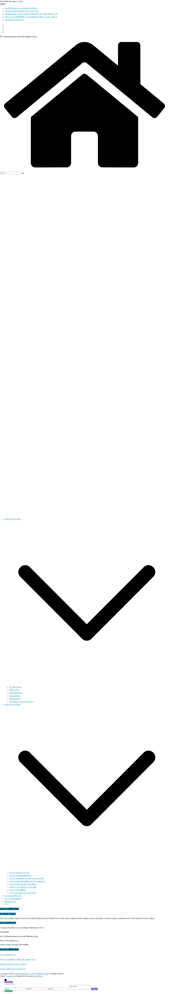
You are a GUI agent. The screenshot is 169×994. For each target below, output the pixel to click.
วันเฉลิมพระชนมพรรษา (14, 20)
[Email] (59, 989)
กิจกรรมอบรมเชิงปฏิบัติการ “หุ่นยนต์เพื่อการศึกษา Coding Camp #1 (31, 17)
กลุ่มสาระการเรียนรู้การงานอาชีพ (22, 887)
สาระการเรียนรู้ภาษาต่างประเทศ (22, 893)
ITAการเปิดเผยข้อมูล (13, 899)
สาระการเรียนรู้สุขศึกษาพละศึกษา (23, 884)
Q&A (7, 904)
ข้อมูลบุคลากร (15, 699)
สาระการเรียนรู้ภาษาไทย (19, 873)
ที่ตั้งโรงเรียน (14, 690)
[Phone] (37, 989)
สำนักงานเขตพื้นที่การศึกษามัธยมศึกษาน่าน (17, 959)
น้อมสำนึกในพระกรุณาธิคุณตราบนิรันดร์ (21, 8)
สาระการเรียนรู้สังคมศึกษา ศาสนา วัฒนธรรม (27, 881)
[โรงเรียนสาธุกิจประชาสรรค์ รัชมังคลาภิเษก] (84, 171)
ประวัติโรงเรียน (15, 687)
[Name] (15, 989)
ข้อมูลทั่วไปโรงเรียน (13, 519)
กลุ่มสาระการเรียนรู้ (13, 705)
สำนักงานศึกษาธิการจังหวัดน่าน (13, 969)
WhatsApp (8, 991)
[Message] (80, 989)
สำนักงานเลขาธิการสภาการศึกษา (13, 964)
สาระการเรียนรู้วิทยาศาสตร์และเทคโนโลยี (26, 878)
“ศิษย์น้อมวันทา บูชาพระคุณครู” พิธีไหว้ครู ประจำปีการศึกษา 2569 (31, 14)
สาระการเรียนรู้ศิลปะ (17, 890)
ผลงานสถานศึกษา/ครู (13, 896)
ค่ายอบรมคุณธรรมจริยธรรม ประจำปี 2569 (22, 11)
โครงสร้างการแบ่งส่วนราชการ (21, 702)
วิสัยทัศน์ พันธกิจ (15, 693)
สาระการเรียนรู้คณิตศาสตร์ (20, 876)
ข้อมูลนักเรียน (14, 696)
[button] (87, 685)
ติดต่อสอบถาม (10, 901)
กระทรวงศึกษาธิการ (8, 955)
